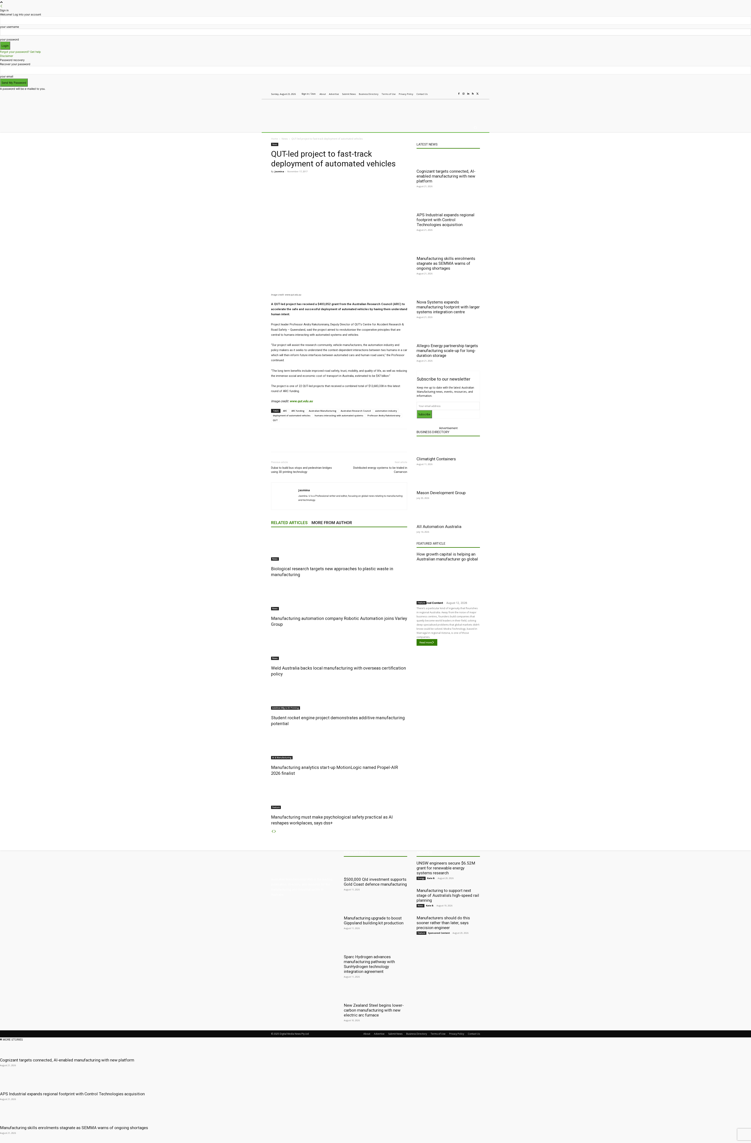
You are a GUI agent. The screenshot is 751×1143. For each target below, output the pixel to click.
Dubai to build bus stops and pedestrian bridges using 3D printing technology (301, 470)
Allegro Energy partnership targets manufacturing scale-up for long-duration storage (447, 350)
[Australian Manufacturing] (299, 110)
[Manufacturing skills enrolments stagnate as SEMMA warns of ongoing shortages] (448, 247)
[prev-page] (272, 831)
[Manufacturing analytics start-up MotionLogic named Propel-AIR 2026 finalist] (339, 744)
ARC (285, 410)
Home (274, 138)
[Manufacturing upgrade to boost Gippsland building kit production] (375, 906)
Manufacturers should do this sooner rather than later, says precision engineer (443, 923)
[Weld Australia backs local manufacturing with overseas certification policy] (339, 645)
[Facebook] (458, 94)
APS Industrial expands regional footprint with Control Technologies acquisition (445, 220)
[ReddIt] (326, 180)
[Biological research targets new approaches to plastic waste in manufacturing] (339, 546)
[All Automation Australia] (448, 515)
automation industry (386, 410)
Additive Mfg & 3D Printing (285, 708)
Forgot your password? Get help (20, 51)
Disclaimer (6, 55)
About (366, 1033)
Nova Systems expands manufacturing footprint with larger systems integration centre (448, 307)
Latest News (427, 144)
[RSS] (473, 94)
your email (6, 76)
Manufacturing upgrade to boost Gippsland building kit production (373, 920)
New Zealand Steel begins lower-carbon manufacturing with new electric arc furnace (374, 1010)
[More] (353, 180)
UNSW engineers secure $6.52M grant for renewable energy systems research (446, 868)
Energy (421, 878)
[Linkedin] (468, 94)
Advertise (379, 1033)
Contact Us (474, 1033)
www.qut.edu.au (301, 401)
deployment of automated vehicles (291, 415)
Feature (276, 807)
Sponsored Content (430, 602)
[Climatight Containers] (448, 447)
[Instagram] (463, 94)
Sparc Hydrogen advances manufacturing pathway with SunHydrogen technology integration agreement (369, 964)
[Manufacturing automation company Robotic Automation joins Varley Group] (339, 595)
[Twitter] (477, 94)
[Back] (1, 6)
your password (9, 39)
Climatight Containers (436, 459)
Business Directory (433, 432)
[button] (475, 127)
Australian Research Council (356, 410)
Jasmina (279, 171)
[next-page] (275, 831)
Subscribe (424, 414)
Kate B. (431, 878)
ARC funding (298, 410)
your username (9, 26)
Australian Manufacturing (322, 410)
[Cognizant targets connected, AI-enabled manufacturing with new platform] (448, 159)
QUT (275, 420)
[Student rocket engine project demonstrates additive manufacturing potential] (339, 695)
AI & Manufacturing (281, 757)
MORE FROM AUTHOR (332, 522)
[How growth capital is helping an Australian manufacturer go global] (448, 580)
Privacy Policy (456, 1033)
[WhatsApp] (344, 180)
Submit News (395, 1033)
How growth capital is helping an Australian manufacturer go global (447, 556)
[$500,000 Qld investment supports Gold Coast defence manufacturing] (375, 868)
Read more (426, 642)
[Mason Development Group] (448, 481)
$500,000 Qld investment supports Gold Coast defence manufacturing (375, 882)
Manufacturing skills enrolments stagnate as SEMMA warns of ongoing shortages (446, 263)
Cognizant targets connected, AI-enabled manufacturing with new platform (446, 176)
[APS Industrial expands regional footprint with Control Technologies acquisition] (448, 203)
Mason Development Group (441, 492)
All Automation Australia (439, 526)
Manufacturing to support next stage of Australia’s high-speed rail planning (448, 895)
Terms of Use (438, 1033)
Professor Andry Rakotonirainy (383, 415)
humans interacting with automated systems (339, 415)
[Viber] (335, 180)
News (285, 138)
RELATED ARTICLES (289, 522)
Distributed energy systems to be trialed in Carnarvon (380, 470)
